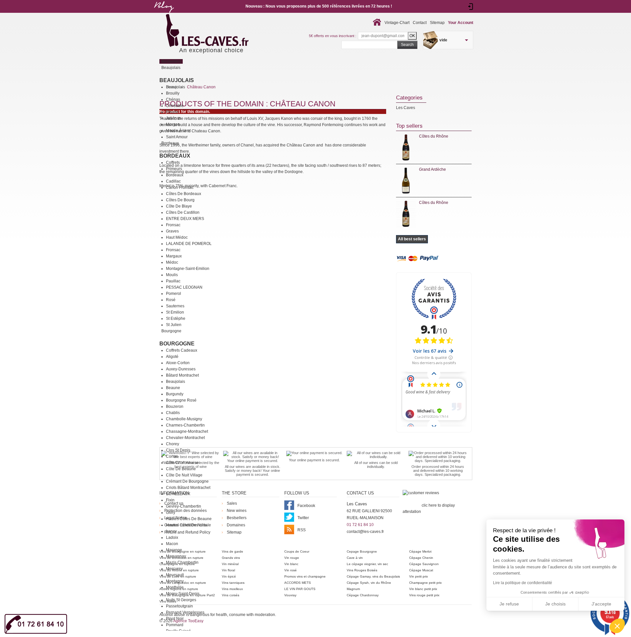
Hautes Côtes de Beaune (189, 518)
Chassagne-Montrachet (187, 431)
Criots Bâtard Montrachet (188, 487)
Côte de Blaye (179, 206)
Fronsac (173, 225)
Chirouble (175, 105)
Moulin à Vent (178, 130)
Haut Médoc (177, 237)
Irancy (171, 531)
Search (407, 44)
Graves (172, 231)
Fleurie (172, 112)
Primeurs (174, 168)
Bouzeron (174, 406)
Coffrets (173, 162)
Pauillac (173, 281)
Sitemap (437, 22)
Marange (174, 550)
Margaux (174, 256)
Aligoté (172, 356)
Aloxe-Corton (178, 363)
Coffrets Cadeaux (181, 350)
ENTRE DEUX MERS (185, 218)
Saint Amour (177, 137)
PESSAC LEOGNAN (184, 287)
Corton (172, 456)
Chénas (173, 99)
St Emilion (175, 312)
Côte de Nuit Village (184, 475)
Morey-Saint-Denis (182, 593)
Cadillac (173, 181)
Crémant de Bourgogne (187, 481)
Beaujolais (176, 80)
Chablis (173, 412)
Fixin (170, 500)
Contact (420, 22)
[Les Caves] (220, 31)
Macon (172, 543)
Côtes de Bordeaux (183, 193)
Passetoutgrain (179, 606)
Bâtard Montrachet (182, 375)
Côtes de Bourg (180, 200)
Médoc (172, 262)
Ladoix (172, 537)
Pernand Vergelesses (185, 612)
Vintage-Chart (397, 22)
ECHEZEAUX (178, 494)
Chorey (172, 444)
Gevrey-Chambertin (183, 506)
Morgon (173, 124)
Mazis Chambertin (182, 562)
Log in (470, 6)
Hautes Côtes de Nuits (186, 525)
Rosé (170, 299)
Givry (170, 512)
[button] (617, 626)
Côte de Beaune (181, 469)
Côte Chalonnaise (182, 462)
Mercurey (174, 568)
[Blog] (163, 14)
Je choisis (555, 603)
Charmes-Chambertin (185, 425)
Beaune (173, 387)
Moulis (172, 275)
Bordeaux (174, 156)
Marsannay (176, 556)
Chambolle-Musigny (184, 419)
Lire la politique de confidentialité (522, 583)
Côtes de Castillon (182, 212)
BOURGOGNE (177, 343)
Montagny (175, 581)
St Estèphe (175, 318)
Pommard (174, 625)
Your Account (460, 22)
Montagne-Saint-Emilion (187, 268)
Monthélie (175, 587)
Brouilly (172, 93)
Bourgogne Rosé (181, 400)
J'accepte (601, 603)
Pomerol (173, 293)
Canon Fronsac (180, 187)
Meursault (175, 575)
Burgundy (174, 394)
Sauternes (175, 306)
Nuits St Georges (181, 600)
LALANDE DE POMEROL (189, 243)
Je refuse (509, 603)
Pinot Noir (175, 618)
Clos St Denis (178, 450)
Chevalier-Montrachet (185, 437)
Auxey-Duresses (181, 369)
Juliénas (173, 118)
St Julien (173, 324)
